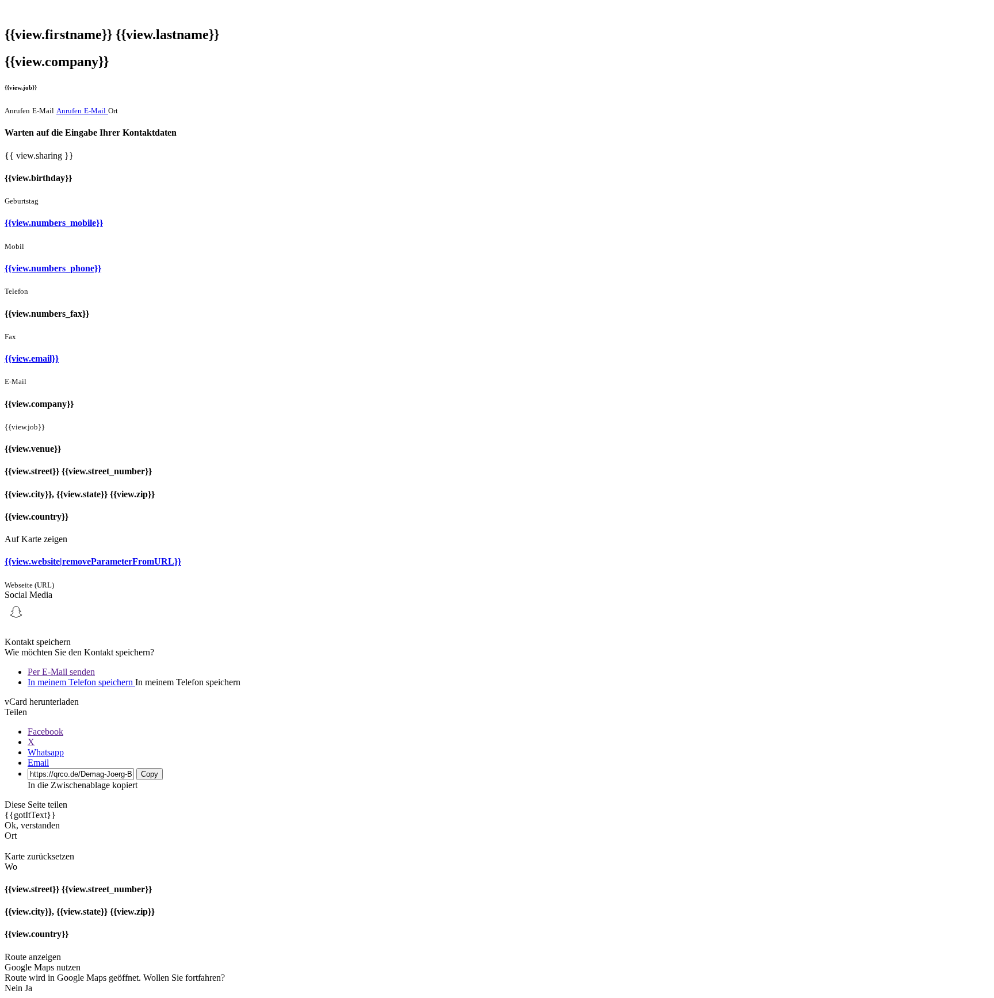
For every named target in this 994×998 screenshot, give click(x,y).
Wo (11, 867)
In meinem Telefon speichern (81, 682)
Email (38, 762)
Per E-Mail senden (61, 672)
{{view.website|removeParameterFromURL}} (93, 561)
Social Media (28, 595)
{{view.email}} (32, 358)
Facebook (45, 731)
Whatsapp (46, 752)
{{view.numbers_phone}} (53, 268)
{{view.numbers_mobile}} (54, 223)
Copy (149, 774)
